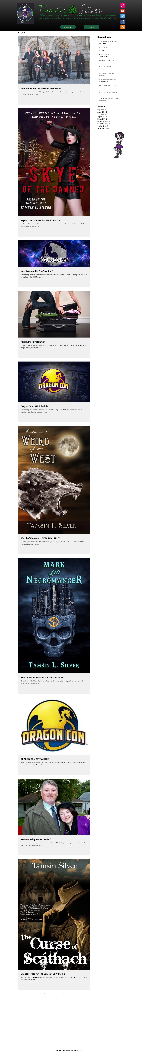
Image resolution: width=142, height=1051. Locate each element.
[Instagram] (122, 5)
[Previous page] (45, 994)
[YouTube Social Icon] (122, 11)
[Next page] (63, 994)
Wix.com (83, 1050)
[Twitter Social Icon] (122, 16)
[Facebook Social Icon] (122, 22)
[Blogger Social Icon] (122, 27)
